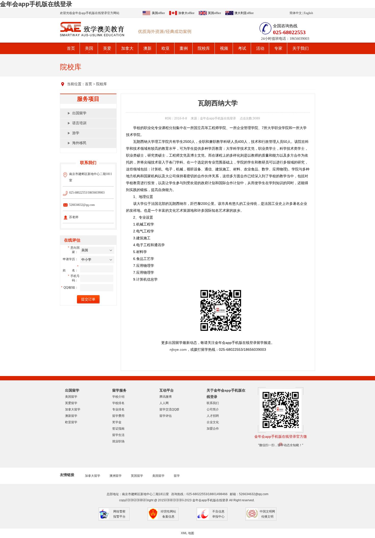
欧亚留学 (71, 422)
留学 (177, 476)
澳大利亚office (244, 13)
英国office (214, 13)
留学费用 (118, 416)
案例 (184, 48)
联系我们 (213, 403)
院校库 (204, 48)
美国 (89, 48)
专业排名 (118, 409)
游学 (75, 133)
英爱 (107, 48)
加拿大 (127, 48)
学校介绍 (118, 396)
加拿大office (186, 13)
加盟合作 (213, 428)
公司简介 (213, 409)
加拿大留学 (72, 409)
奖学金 (116, 422)
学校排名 (118, 403)
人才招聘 (213, 416)
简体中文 (296, 13)
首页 (71, 48)
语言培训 (79, 123)
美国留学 (71, 396)
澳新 (147, 48)
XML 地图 (187, 533)
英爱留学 (71, 403)
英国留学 (137, 476)
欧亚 (165, 48)
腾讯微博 (165, 396)
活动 (260, 48)
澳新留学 (71, 416)
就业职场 (118, 441)
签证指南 (118, 428)
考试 (242, 48)
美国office (158, 13)
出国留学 (79, 113)
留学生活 (118, 435)
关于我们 (300, 48)
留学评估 (165, 416)
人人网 (164, 403)
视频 (224, 48)
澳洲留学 (115, 476)
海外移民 (79, 143)
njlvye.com (178, 349)
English (308, 13)
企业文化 (213, 422)
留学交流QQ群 (169, 409)
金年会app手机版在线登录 (36, 4)
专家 (278, 48)
